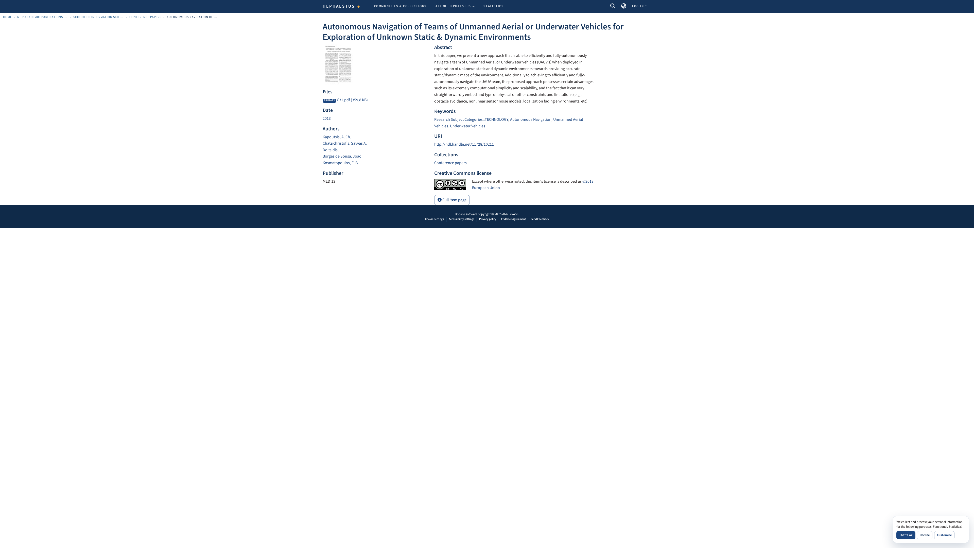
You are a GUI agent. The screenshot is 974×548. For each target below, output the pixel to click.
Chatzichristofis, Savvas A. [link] (345, 143)
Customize (944, 535)
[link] (375, 100)
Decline (925, 535)
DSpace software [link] (466, 214)
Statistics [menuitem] (493, 6)
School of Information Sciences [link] (98, 17)
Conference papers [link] (145, 17)
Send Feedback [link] (540, 219)
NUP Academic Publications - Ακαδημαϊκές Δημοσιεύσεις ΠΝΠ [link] (42, 17)
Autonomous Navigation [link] (530, 119)
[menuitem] (455, 6)
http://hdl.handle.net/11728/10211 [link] (464, 144)
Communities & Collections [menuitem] (400, 6)
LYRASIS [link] (514, 214)
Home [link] (7, 17)
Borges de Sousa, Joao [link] (342, 156)
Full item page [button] (454, 200)
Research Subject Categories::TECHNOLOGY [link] (471, 119)
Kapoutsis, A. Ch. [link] (337, 137)
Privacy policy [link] (487, 219)
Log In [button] (638, 6)
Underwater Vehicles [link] (467, 126)
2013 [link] (327, 118)
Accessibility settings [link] (461, 219)
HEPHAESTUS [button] (339, 6)
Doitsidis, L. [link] (332, 150)
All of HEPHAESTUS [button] (453, 6)
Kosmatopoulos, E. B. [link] (341, 163)
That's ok (906, 535)
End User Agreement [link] (513, 219)
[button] (612, 6)
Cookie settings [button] (434, 219)
